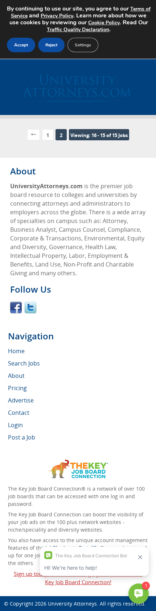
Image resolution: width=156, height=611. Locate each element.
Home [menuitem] (16, 351)
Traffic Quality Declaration (78, 29)
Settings (83, 45)
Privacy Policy (57, 15)
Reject (51, 45)
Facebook (16, 307)
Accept (21, 45)
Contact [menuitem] (18, 413)
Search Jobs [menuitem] (24, 363)
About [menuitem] (16, 376)
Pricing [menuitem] (17, 388)
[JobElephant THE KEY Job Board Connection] (78, 462)
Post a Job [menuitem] (21, 437)
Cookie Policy (104, 22)
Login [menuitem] (15, 425)
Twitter (30, 307)
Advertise (21, 400)
